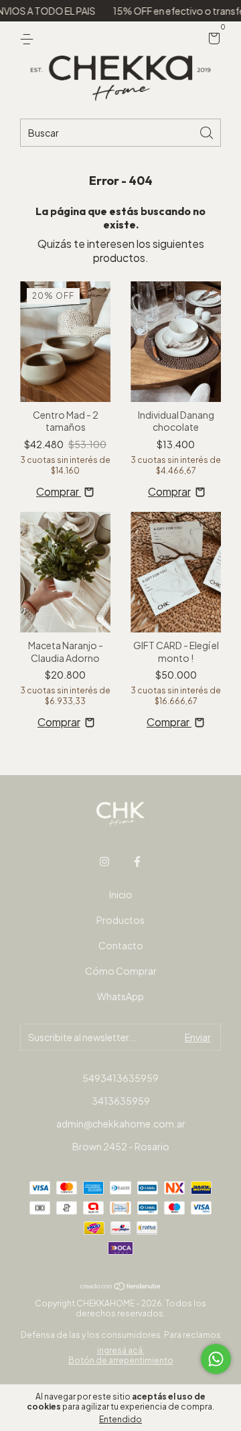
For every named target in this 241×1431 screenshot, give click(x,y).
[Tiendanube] (121, 1286)
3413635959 (121, 1101)
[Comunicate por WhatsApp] (216, 1359)
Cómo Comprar (121, 971)
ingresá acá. (121, 1350)
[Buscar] (207, 132)
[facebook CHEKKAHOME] (137, 861)
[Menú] (29, 39)
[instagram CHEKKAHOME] (104, 861)
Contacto (120, 945)
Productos (120, 920)
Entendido (120, 1419)
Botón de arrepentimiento (120, 1360)
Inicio (121, 894)
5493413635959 (120, 1078)
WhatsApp (120, 996)
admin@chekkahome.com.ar (120, 1123)
